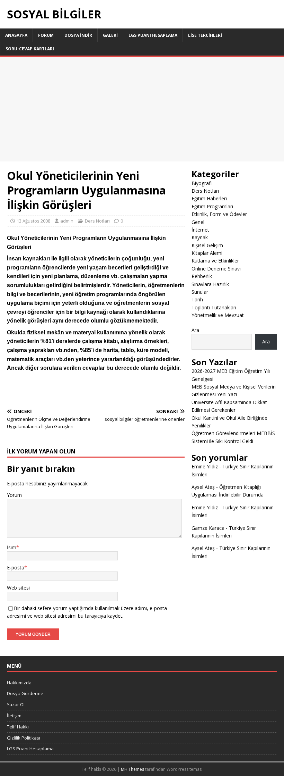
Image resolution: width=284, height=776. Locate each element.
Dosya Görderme (25, 693)
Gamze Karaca (208, 528)
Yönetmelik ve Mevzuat (218, 315)
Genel (198, 222)
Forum (46, 35)
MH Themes (132, 769)
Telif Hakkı (18, 727)
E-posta (15, 567)
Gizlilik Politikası (23, 738)
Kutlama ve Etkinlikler (215, 260)
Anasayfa (16, 35)
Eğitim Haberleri (209, 198)
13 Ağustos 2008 (33, 221)
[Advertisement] (142, 109)
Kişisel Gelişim (207, 245)
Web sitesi (18, 587)
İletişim (14, 715)
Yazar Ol (16, 704)
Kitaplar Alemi (207, 253)
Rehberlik (202, 276)
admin (66, 221)
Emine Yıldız (205, 466)
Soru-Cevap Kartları (30, 49)
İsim (11, 547)
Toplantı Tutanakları (214, 307)
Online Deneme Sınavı (216, 268)
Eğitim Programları (212, 206)
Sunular (200, 292)
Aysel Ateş (203, 487)
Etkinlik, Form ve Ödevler (219, 214)
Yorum (14, 495)
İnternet (200, 229)
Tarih (197, 299)
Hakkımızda (19, 682)
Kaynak (200, 237)
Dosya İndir (78, 35)
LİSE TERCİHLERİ (205, 35)
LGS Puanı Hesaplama (152, 35)
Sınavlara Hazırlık (210, 284)
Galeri (110, 35)
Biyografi (202, 183)
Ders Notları (97, 221)
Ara (195, 330)
